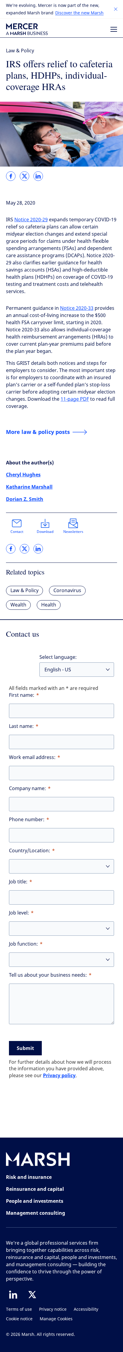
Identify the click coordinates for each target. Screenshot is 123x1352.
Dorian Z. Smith (24, 499)
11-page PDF (75, 399)
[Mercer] (27, 29)
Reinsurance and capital (35, 1189)
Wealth (18, 604)
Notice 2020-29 (31, 219)
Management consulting (35, 1213)
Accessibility (86, 1309)
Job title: (18, 881)
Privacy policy (59, 1075)
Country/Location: (29, 850)
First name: (21, 695)
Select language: (58, 657)
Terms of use (19, 1309)
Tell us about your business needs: (48, 975)
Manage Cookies (56, 1319)
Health (48, 604)
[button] (116, 9)
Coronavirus (67, 590)
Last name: (21, 726)
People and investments (34, 1201)
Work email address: (32, 757)
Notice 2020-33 (76, 308)
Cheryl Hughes (23, 474)
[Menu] (113, 29)
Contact (16, 532)
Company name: (27, 788)
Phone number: (26, 819)
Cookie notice (19, 1319)
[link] (10, 176)
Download (45, 532)
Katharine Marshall (29, 487)
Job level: (19, 912)
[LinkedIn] (13, 1294)
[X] (32, 1294)
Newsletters (73, 532)
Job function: (23, 944)
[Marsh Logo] (38, 1160)
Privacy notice (53, 1309)
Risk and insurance (29, 1177)
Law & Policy (20, 50)
